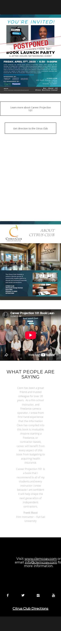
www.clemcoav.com (41, 559)
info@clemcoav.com (41, 562)
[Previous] (12, 391)
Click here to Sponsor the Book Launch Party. (30, 194)
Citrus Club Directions (30, 608)
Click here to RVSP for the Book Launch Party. (30, 156)
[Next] (49, 391)
